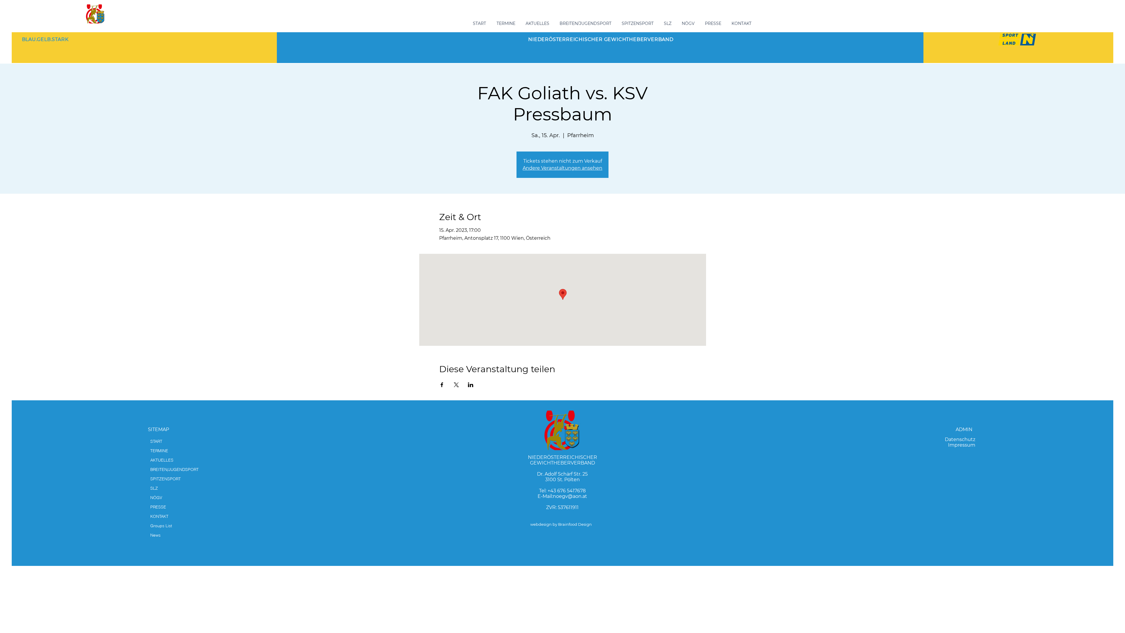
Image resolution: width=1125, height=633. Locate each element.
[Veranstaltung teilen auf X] (456, 384)
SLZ (154, 488)
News (155, 535)
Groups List (161, 525)
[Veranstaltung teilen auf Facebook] (442, 384)
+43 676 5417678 (567, 491)
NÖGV (156, 497)
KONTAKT (159, 516)
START (156, 441)
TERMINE (159, 450)
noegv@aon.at (570, 496)
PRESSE (158, 507)
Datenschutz (960, 439)
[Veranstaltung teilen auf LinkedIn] (470, 384)
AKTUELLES (161, 460)
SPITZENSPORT (165, 478)
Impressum (961, 445)
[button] (586, 23)
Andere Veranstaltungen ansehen (562, 168)
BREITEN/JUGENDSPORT (174, 469)
